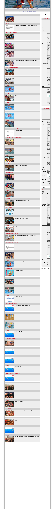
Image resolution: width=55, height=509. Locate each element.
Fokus (26, 8)
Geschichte (30, 11)
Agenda (21, 11)
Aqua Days (36, 8)
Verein (24, 8)
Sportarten (21, 8)
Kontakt (29, 8)
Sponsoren (32, 8)
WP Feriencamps (34, 11)
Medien (28, 11)
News (18, 8)
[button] (46, 62)
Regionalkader (24, 11)
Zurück (6, 13)
